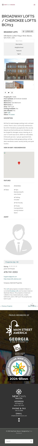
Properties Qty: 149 (12, 262)
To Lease (12, 114)
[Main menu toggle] (34, 4)
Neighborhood (19, 47)
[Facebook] (19, 419)
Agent (19, 54)
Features (19, 50)
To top (32, 305)
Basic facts (19, 41)
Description (19, 44)
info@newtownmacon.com (19, 415)
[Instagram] (19, 421)
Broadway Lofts (11, 32)
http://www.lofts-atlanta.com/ (12, 279)
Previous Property (6, 306)
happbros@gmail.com (10, 276)
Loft (9, 112)
